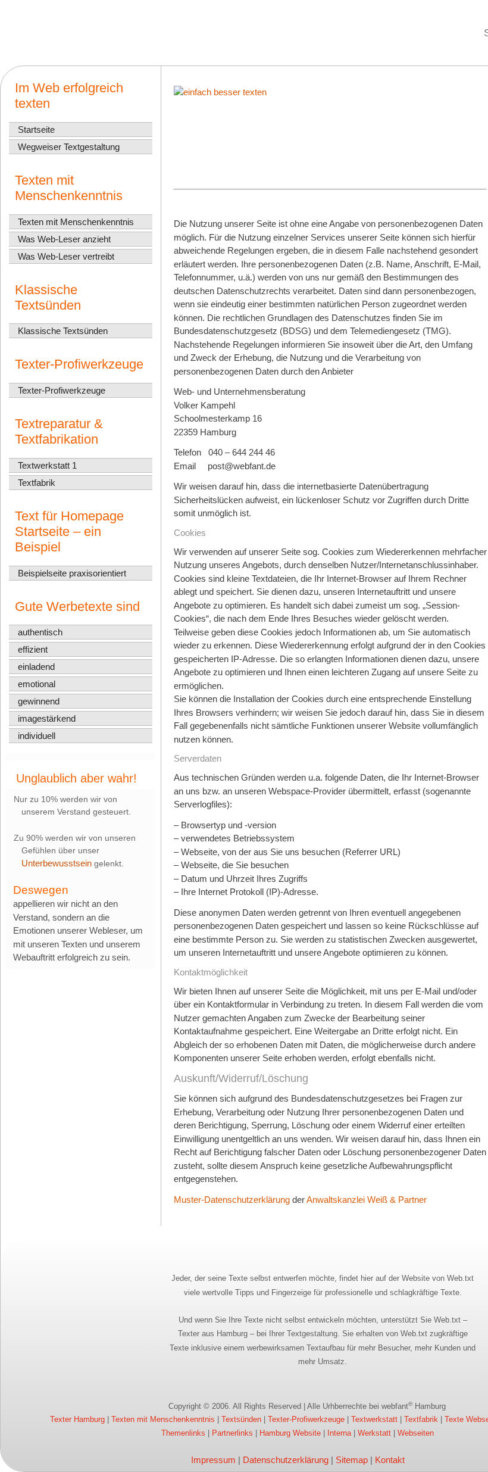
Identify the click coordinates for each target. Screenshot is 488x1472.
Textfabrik (36, 483)
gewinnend (39, 701)
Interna (339, 1433)
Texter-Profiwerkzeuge (61, 390)
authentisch (40, 632)
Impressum (213, 1460)
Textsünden (241, 1419)
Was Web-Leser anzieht (64, 239)
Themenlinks (183, 1433)
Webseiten (416, 1433)
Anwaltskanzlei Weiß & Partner (366, 1200)
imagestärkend (47, 718)
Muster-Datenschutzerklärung (232, 1200)
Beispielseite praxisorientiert (72, 573)
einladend (36, 667)
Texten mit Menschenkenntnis (76, 222)
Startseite (36, 129)
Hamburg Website (290, 1433)
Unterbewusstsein (56, 863)
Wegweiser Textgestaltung (69, 147)
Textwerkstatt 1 (47, 465)
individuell (36, 736)
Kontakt (390, 1460)
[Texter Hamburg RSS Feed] (14, 1407)
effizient (33, 649)
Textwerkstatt (374, 1419)
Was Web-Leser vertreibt (66, 256)
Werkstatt (374, 1433)
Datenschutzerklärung (286, 1460)
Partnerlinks (232, 1433)
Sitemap (352, 1460)
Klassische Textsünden (63, 331)
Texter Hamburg (77, 1419)
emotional (36, 684)
